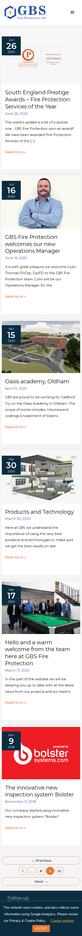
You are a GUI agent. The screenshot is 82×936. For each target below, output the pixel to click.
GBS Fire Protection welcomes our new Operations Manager (32, 244)
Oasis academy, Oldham (37, 381)
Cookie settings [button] (62, 921)
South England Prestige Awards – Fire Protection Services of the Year (37, 99)
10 (59, 871)
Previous (41, 860)
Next (41, 881)
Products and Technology (39, 512)
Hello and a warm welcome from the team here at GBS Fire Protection (37, 653)
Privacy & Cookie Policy (27, 921)
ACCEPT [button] (41, 928)
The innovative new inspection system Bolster (39, 791)
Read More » (15, 152)
